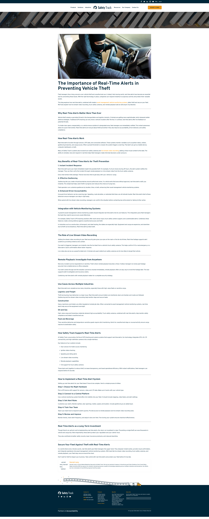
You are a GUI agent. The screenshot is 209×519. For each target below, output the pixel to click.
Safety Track (102, 7)
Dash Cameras (101, 497)
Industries (88, 7)
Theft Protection (115, 497)
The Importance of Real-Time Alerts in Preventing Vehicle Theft (98, 86)
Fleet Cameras (101, 496)
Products (73, 7)
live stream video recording (110, 151)
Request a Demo (154, 7)
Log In (160, 1)
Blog (156, 1)
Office (85, 497)
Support (85, 499)
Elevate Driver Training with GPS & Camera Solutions (118, 499)
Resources (117, 7)
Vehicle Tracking (101, 499)
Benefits (114, 492)
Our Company (126, 7)
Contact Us (135, 7)
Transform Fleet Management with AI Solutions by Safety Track (117, 504)
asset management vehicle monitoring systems (112, 102)
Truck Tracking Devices (103, 500)
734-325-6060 (90, 499)
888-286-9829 (89, 497)
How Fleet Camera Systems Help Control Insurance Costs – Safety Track (118, 495)
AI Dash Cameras (101, 495)
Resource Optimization (117, 501)
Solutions (80, 7)
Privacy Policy (101, 503)
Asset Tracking (101, 501)
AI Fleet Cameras (101, 494)
